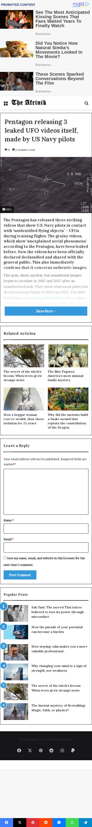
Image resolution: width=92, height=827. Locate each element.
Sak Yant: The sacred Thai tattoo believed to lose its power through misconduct (57, 612)
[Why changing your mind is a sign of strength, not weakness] (16, 672)
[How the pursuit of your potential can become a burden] (16, 633)
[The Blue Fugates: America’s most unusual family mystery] (68, 355)
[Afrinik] (29, 102)
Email (8, 539)
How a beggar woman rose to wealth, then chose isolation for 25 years (24, 419)
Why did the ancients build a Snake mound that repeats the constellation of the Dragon (68, 421)
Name (9, 520)
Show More (45, 311)
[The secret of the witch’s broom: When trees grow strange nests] (24, 355)
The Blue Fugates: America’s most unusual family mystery (65, 376)
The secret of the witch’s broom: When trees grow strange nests (23, 376)
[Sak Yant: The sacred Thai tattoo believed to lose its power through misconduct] (16, 613)
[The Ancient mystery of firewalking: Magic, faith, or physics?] (16, 711)
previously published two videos (49, 298)
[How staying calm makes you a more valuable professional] (16, 652)
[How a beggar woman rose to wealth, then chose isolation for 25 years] (24, 399)
